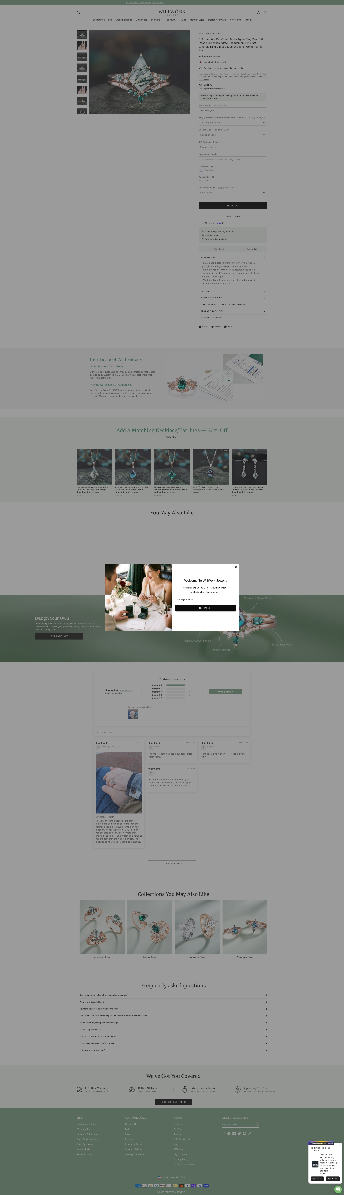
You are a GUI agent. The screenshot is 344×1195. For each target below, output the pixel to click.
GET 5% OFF (205, 608)
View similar (317, 1179)
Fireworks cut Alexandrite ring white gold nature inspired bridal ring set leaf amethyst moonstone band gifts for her (328, 1163)
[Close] (236, 567)
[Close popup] (339, 1145)
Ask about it (332, 1179)
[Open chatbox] (338, 1189)
